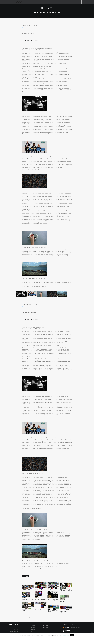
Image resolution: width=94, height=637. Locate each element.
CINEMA (47, 632)
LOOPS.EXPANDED (45, 629)
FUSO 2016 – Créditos (39, 589)
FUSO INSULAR (47, 627)
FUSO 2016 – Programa (26, 589)
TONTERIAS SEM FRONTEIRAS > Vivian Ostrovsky (40, 609)
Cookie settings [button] (66, 635)
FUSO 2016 (26, 576)
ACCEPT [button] (72, 635)
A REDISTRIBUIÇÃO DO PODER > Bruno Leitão (65, 601)
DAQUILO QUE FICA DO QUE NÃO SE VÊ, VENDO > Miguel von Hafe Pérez (52, 600)
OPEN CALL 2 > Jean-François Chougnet (27, 610)
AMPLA (43, 632)
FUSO (43, 627)
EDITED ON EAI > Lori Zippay (40, 599)
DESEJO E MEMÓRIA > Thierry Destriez (27, 599)
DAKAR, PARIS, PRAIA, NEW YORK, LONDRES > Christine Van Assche (66, 590)
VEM (50, 629)
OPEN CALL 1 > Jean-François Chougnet (52, 611)
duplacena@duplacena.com (13, 631)
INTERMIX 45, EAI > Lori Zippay (64, 611)
